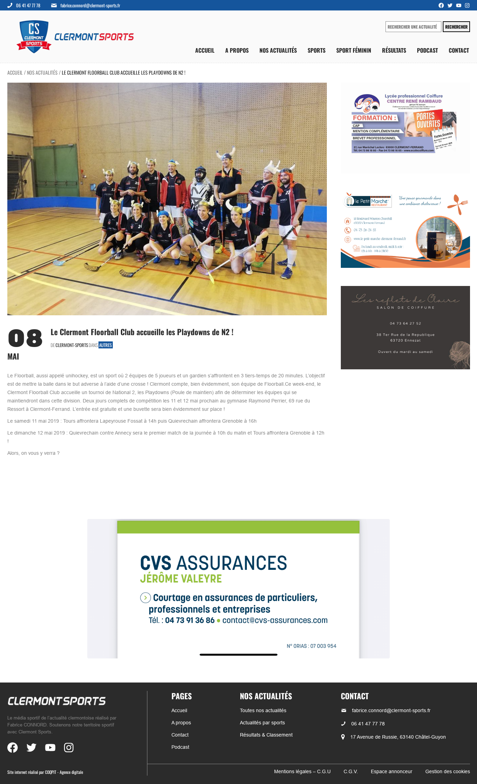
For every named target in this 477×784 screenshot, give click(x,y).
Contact (459, 50)
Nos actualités (278, 50)
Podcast (427, 50)
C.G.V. (351, 771)
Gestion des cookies (447, 771)
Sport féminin (353, 50)
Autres (105, 344)
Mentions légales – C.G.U (302, 771)
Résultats (394, 50)
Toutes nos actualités (263, 710)
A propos (237, 50)
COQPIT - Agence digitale (64, 772)
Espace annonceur (391, 771)
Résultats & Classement (266, 735)
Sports (316, 50)
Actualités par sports (262, 722)
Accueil (204, 50)
